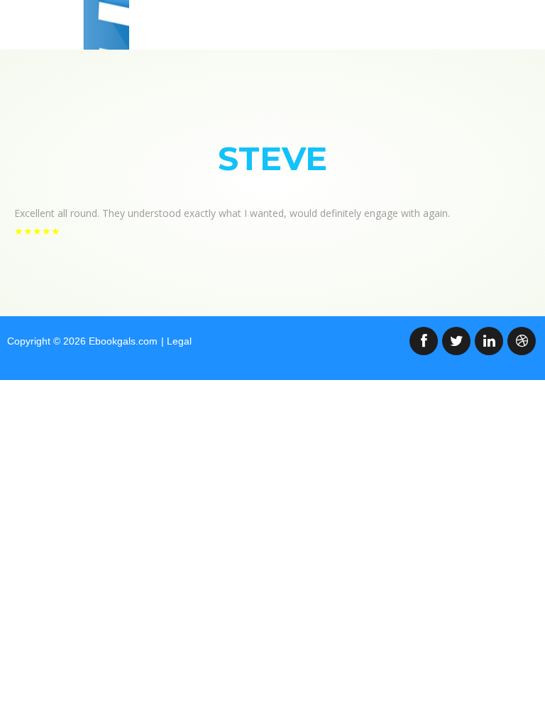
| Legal (176, 341)
